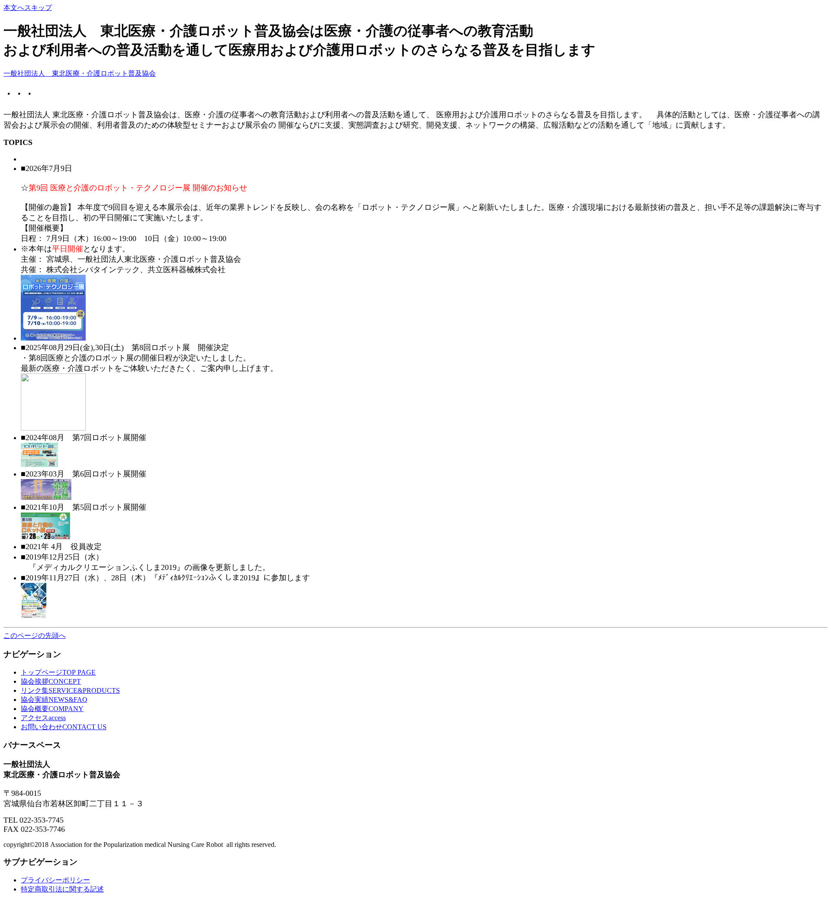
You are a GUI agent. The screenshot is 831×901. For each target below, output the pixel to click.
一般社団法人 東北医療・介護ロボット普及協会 (79, 73)
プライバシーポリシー (55, 880)
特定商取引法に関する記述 (62, 889)
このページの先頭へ (34, 635)
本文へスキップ (27, 7)
